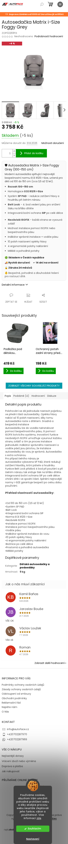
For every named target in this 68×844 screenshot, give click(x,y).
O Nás (5, 711)
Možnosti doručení (52, 143)
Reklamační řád (11, 702)
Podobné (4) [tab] (21, 396)
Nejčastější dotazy (13, 756)
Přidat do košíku (33, 153)
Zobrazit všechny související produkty (34, 385)
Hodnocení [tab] (38, 396)
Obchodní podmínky (14, 698)
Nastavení (32, 839)
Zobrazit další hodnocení (50, 663)
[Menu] (60, 4)
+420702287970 (17, 734)
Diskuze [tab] (51, 396)
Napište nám (9, 707)
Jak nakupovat (11, 771)
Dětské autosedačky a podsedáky (35, 565)
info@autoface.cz (18, 729)
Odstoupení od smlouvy (16, 693)
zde (39, 818)
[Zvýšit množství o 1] (14, 151)
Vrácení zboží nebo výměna (19, 761)
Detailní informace (13, 284)
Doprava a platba (12, 766)
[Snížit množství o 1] (14, 155)
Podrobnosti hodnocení (49, 36)
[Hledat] (41, 4)
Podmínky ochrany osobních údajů (23, 685)
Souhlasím (34, 828)
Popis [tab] (8, 396)
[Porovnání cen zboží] (11, 829)
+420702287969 (17, 739)
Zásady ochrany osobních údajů (21, 689)
